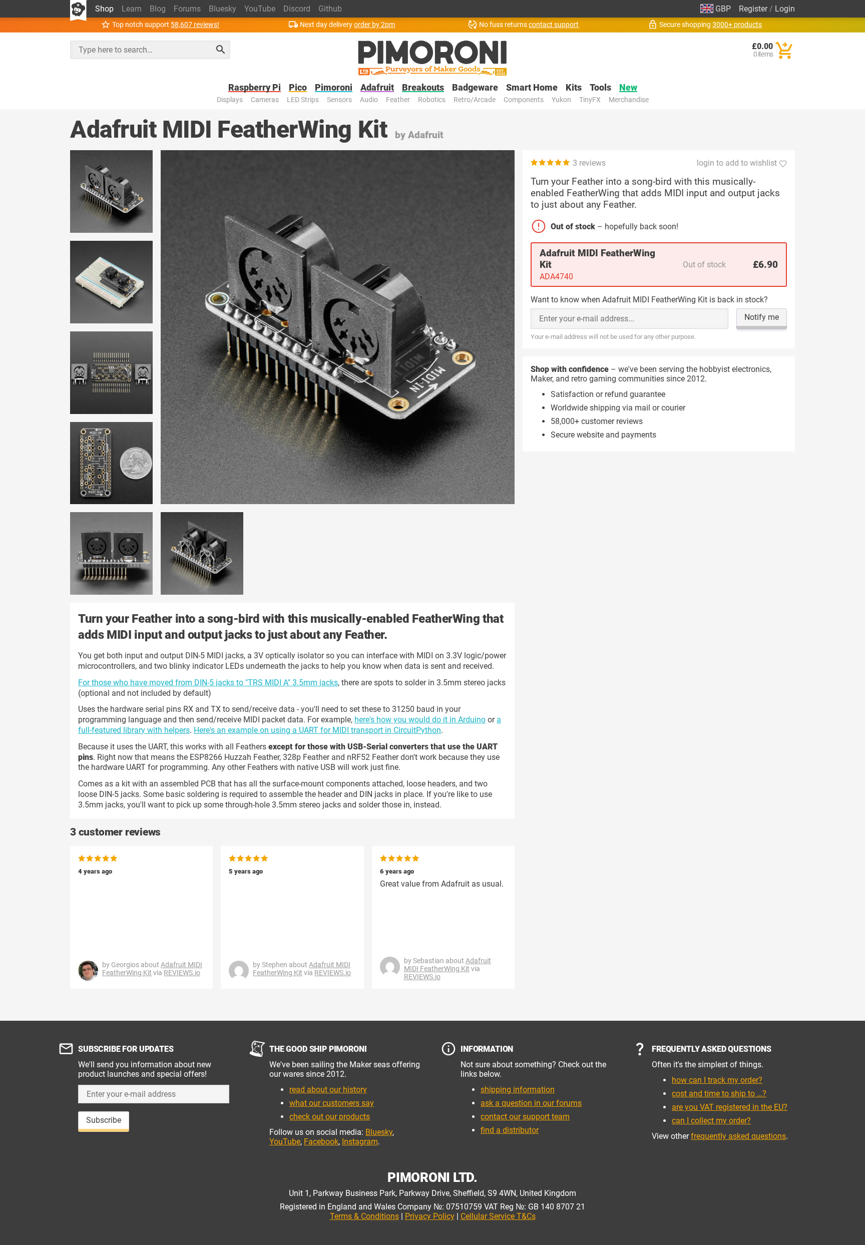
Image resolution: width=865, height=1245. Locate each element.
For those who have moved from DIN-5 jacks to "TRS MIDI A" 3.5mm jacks (208, 682)
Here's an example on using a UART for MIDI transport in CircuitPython (317, 730)
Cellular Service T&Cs (498, 1216)
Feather (398, 100)
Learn (132, 9)
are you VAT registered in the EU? (729, 1107)
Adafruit (377, 88)
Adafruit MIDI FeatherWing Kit (301, 969)
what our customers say (331, 1103)
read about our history (328, 1089)
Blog (158, 9)
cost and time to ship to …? (719, 1093)
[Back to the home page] (432, 58)
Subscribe (103, 1120)
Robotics (432, 100)
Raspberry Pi (254, 88)
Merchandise (629, 100)
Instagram (360, 1141)
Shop (104, 9)
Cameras (265, 100)
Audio (369, 100)
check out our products (329, 1116)
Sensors (339, 100)
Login (785, 9)
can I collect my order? (711, 1120)
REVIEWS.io (182, 973)
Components (524, 100)
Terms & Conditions (364, 1216)
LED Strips (303, 100)
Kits (574, 88)
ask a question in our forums (531, 1103)
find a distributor (510, 1130)
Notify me (761, 317)
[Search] (221, 49)
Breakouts (423, 88)
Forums (187, 9)
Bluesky (222, 9)
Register (753, 9)
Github (330, 9)
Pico (298, 88)
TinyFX (590, 100)
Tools (600, 88)
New (628, 88)
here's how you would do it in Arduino (420, 719)
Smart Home (532, 88)
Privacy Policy (430, 1216)
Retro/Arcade (475, 100)
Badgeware (475, 88)
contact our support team (525, 1116)
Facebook (321, 1141)
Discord (296, 9)
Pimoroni (333, 88)
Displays (230, 100)
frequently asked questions (738, 1136)
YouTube (259, 9)
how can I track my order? (717, 1080)
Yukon (561, 100)
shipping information (518, 1089)
